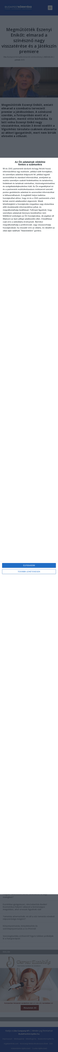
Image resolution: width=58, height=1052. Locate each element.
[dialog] (29, 526)
